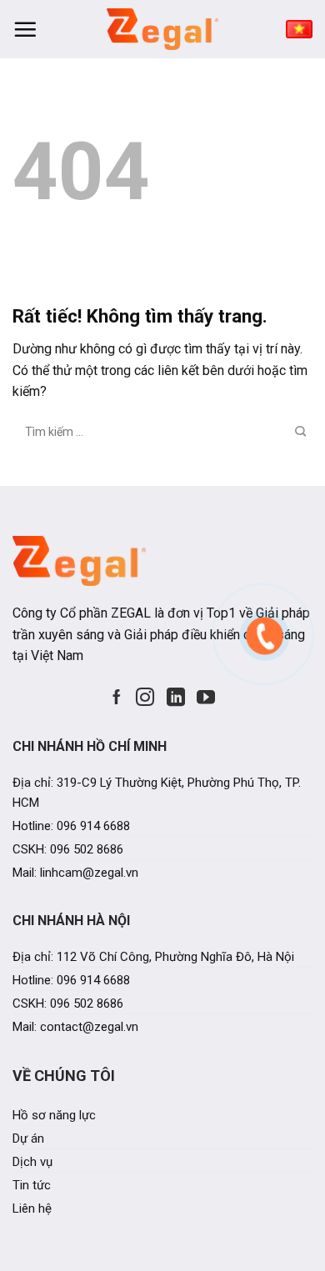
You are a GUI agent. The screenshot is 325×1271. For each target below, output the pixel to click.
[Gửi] (300, 431)
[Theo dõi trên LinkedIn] (176, 697)
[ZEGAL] (162, 29)
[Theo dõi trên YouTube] (206, 697)
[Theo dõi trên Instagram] (145, 697)
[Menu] (25, 29)
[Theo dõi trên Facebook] (116, 697)
